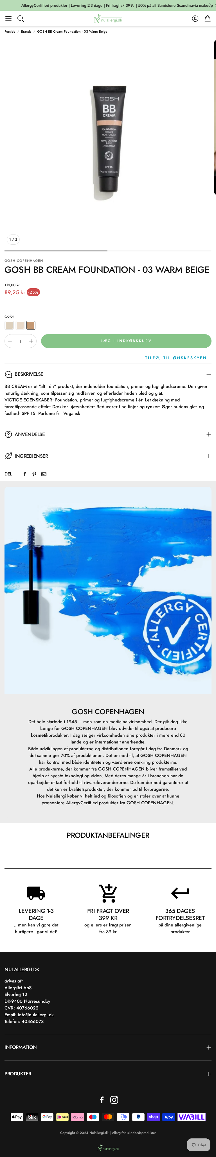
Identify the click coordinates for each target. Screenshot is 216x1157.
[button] (8, 19)
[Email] (43, 474)
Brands (26, 31)
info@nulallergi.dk (35, 1014)
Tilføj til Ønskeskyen (176, 358)
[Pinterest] (34, 474)
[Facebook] (24, 474)
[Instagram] (114, 1100)
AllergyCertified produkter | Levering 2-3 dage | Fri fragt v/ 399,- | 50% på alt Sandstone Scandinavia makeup (106, 5)
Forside (9, 31)
